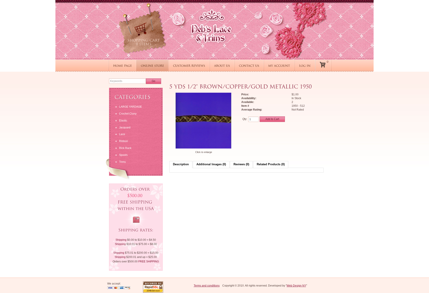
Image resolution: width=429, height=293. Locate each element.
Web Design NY (296, 285)
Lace (122, 134)
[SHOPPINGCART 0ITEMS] (142, 28)
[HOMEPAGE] (122, 65)
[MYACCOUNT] (279, 65)
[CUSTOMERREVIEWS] (189, 65)
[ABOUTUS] (222, 65)
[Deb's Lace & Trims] (211, 26)
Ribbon (123, 141)
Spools (123, 155)
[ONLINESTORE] (152, 65)
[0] (327, 66)
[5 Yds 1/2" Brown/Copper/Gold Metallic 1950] (203, 148)
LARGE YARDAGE (130, 106)
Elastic (123, 120)
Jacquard (124, 127)
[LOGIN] (305, 65)
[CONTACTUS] (249, 65)
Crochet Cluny (128, 113)
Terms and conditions (207, 285)
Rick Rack (125, 148)
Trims (122, 161)
